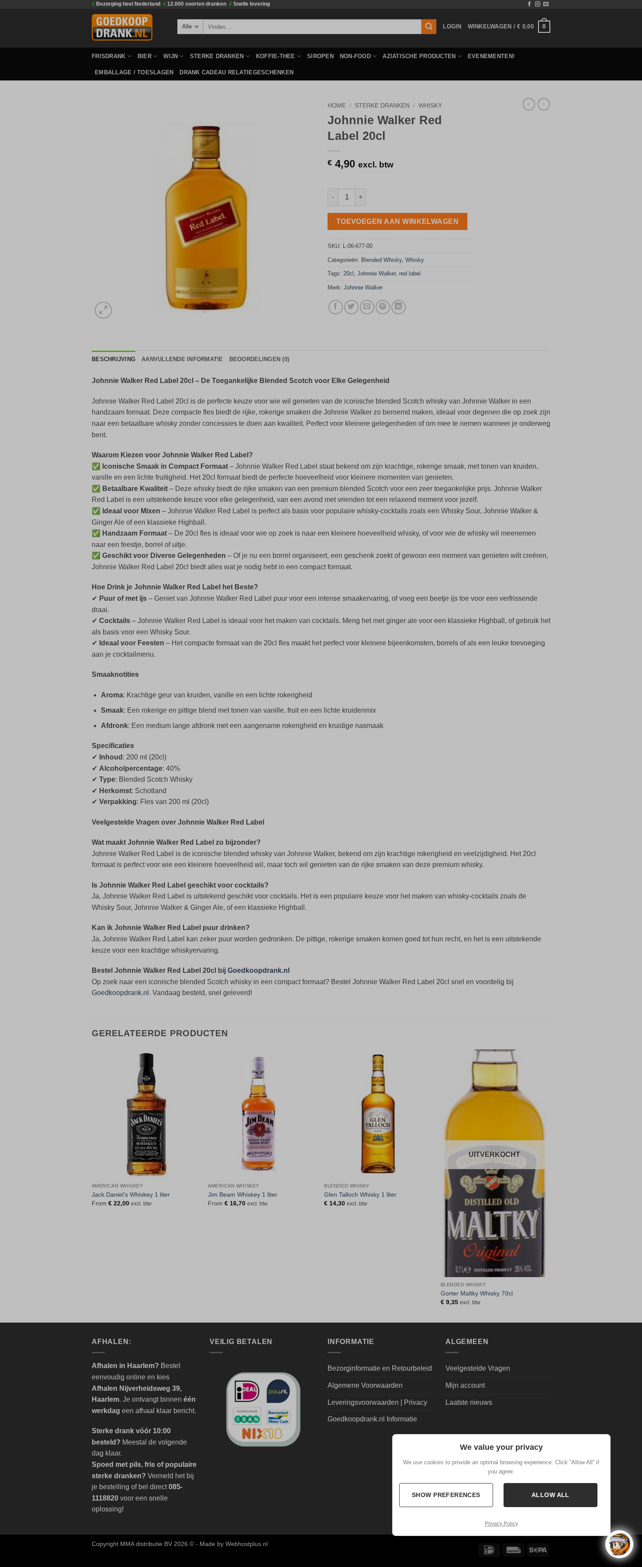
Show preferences (446, 1494)
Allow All (551, 1494)
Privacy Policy (501, 1524)
